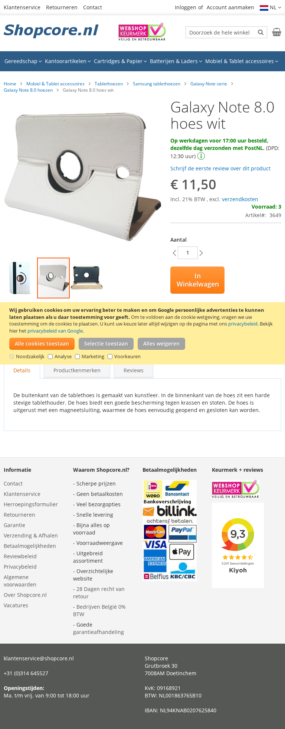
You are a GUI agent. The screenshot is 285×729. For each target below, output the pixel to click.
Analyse (63, 356)
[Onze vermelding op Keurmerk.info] (142, 38)
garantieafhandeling (98, 631)
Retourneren (62, 7)
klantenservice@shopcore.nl (39, 658)
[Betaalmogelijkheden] (169, 579)
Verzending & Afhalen (31, 535)
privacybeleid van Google (55, 330)
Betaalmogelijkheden (30, 545)
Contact (92, 7)
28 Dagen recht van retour (99, 592)
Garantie (14, 525)
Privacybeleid (20, 566)
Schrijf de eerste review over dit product (220, 168)
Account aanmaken (230, 7)
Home (10, 84)
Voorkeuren (127, 356)
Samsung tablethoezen (156, 84)
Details (21, 370)
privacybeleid (243, 323)
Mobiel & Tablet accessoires (55, 84)
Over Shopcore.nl (25, 594)
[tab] (22, 370)
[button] (270, 7)
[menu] (142, 61)
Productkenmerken (77, 370)
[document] (143, 333)
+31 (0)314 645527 (26, 673)
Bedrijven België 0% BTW (99, 610)
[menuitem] (23, 61)
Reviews (134, 370)
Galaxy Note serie (208, 84)
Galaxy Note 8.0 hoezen (28, 90)
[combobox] (226, 32)
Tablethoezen (109, 84)
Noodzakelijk (30, 356)
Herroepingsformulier (31, 504)
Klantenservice (22, 7)
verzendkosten (240, 199)
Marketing (93, 356)
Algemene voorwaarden (20, 580)
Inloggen (185, 7)
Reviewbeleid (20, 556)
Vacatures (16, 605)
